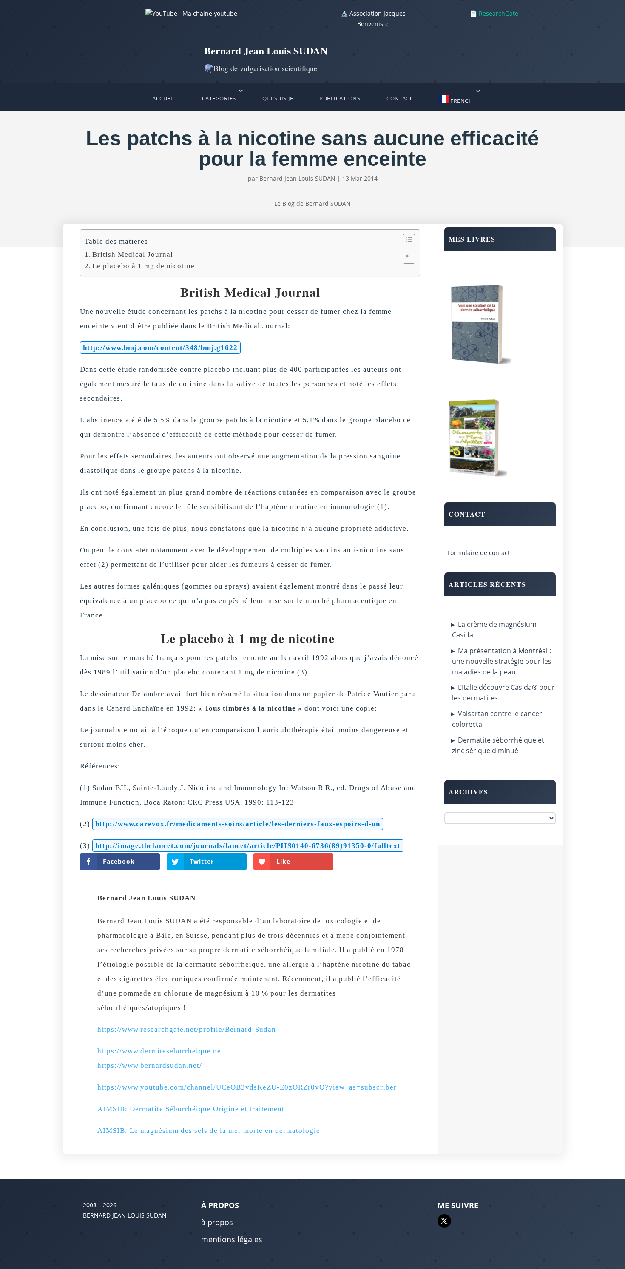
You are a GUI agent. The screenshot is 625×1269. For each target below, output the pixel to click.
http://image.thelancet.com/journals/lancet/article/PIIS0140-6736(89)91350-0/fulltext (248, 846)
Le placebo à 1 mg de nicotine (144, 266)
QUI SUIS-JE (277, 98)
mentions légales (231, 1239)
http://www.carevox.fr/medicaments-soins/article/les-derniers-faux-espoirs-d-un (237, 824)
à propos (217, 1222)
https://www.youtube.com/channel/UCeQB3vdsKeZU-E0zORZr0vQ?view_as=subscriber (247, 1087)
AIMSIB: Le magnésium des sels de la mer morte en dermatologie (208, 1131)
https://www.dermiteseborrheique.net (160, 1051)
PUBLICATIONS (339, 98)
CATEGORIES (219, 98)
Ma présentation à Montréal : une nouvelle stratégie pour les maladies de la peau (501, 661)
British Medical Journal (132, 254)
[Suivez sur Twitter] (444, 1221)
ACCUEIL (164, 98)
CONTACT (399, 98)
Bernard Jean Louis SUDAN (297, 178)
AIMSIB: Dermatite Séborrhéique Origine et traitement (190, 1109)
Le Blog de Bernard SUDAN (312, 203)
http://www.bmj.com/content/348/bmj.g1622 (160, 348)
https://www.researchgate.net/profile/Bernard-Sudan (186, 1029)
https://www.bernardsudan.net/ (149, 1065)
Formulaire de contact (478, 553)
